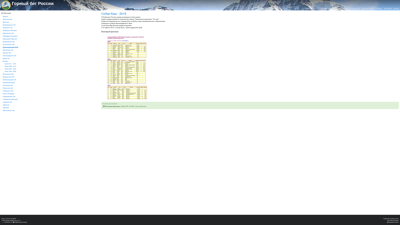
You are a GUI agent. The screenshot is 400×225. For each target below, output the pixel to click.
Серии (379, 8)
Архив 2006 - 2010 (10, 66)
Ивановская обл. (8, 33)
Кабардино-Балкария (10, 36)
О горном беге (310, 8)
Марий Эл (6, 58)
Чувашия (6, 107)
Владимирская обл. (9, 25)
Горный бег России (33, 3)
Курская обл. (7, 53)
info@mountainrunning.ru (21, 222)
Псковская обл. (8, 85)
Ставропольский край (10, 99)
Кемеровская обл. (9, 42)
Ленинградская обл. (9, 55)
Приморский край (9, 82)
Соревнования (340, 8)
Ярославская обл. (9, 110)
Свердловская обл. (9, 96)
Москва (5, 61)
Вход (396, 8)
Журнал (388, 8)
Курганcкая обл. (8, 50)
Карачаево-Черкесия (10, 39)
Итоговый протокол (112, 106)
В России (354, 8)
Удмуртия (6, 105)
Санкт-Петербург (8, 93)
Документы (325, 8)
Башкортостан (7, 27)
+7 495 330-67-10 (7, 222)
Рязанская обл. (8, 88)
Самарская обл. (8, 91)
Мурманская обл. (9, 77)
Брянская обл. (7, 19)
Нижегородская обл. (10, 80)
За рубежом (367, 8)
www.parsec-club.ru (394, 222)
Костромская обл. (9, 44)
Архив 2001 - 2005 (10, 69)
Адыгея (5, 16)
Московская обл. (8, 74)
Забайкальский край (10, 30)
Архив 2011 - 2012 (10, 64)
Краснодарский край (10, 47)
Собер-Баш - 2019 (113, 13)
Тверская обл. (7, 102)
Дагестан (6, 22)
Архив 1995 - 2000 (10, 71)
